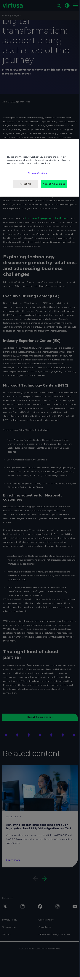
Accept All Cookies (54, 184)
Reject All (25, 184)
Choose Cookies (37, 173)
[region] (40, 168)
